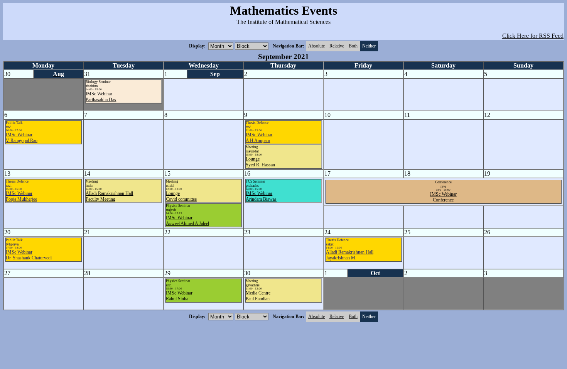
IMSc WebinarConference (443, 197)
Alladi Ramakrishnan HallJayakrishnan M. (349, 255)
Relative (336, 46)
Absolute (316, 46)
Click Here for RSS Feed (533, 35)
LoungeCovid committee (181, 196)
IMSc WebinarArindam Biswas (261, 196)
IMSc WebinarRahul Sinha (179, 295)
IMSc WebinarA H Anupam (259, 137)
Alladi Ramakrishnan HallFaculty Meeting (109, 196)
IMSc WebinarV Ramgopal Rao (21, 137)
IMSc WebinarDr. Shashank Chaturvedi (29, 255)
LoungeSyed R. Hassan (260, 162)
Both (353, 46)
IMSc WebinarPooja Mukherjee (21, 196)
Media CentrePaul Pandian (258, 295)
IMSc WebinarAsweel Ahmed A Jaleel (187, 220)
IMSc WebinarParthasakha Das (101, 96)
